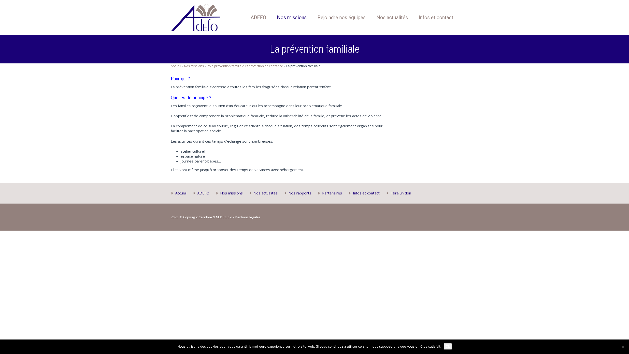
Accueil (176, 66)
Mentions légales (247, 217)
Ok (448, 346)
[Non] (622, 346)
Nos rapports (299, 193)
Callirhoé (205, 217)
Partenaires (332, 193)
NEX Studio (224, 217)
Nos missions (292, 17)
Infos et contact (436, 17)
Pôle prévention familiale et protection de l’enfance (245, 66)
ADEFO (258, 17)
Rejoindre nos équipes (341, 17)
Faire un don (400, 193)
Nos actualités (392, 17)
